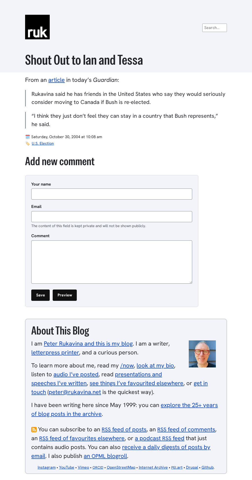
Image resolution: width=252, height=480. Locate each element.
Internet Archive (153, 467)
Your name (41, 184)
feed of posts (124, 429)
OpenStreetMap (121, 467)
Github (208, 467)
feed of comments (186, 429)
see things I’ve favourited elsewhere (136, 383)
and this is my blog (88, 343)
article (56, 80)
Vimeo (83, 467)
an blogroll (105, 456)
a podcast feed (159, 438)
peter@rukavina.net (75, 392)
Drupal (192, 467)
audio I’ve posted (75, 374)
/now (127, 365)
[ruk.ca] (126, 27)
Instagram (47, 467)
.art (177, 467)
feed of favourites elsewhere (82, 438)
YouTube (66, 467)
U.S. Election (43, 143)
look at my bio (155, 365)
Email (36, 206)
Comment (40, 235)
